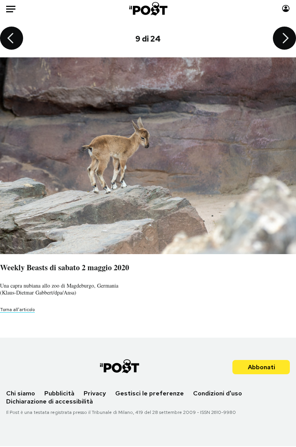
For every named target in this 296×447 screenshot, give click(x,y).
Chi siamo (20, 393)
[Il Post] (147, 8)
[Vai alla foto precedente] (11, 39)
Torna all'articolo (17, 309)
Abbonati (261, 367)
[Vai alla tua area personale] (286, 9)
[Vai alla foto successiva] (284, 39)
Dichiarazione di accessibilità (49, 401)
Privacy (95, 393)
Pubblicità (59, 393)
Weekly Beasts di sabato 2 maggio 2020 (64, 267)
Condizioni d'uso (217, 393)
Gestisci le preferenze (149, 393)
